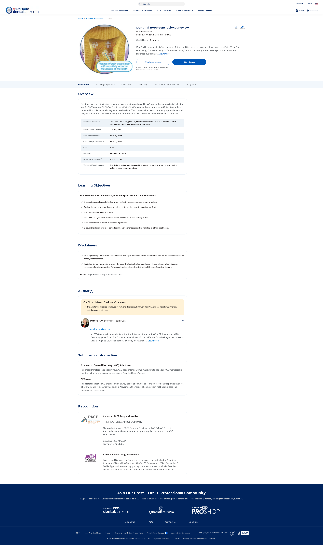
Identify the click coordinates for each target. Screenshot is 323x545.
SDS (78, 533)
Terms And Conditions (92, 533)
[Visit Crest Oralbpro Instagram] (233, 533)
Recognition (191, 84)
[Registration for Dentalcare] (117, 510)
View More (164, 53)
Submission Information (167, 84)
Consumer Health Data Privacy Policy (129, 533)
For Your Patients (164, 10)
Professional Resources (142, 10)
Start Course (189, 62)
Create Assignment (153, 62)
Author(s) (144, 84)
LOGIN (309, 4)
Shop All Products (205, 10)
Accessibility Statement (180, 533)
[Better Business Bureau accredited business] (243, 533)
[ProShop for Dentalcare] (206, 510)
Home (80, 18)
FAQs (150, 522)
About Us (130, 522)
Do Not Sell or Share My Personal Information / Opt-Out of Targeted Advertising (137, 538)
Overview (83, 84)
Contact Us (170, 522)
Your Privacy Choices (155, 533)
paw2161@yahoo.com (100, 329)
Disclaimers (127, 84)
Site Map (193, 522)
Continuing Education (119, 10)
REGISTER (300, 4)
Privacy (108, 533)
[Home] (22, 10)
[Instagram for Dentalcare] (161, 510)
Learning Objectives (105, 84)
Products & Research (184, 10)
